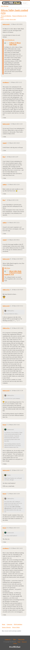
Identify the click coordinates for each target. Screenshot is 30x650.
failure (7, 19)
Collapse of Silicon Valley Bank (15, 43)
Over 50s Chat (4, 6)
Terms (19, 641)
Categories (9, 624)
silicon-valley (13, 19)
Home (3, 624)
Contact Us (8, 639)
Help (14, 639)
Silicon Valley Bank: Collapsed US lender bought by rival (13, 272)
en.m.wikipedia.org (9, 40)
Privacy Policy (16, 627)
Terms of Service (6, 627)
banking (2, 19)
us (5, 19)
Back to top (21, 639)
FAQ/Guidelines (18, 624)
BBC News (7, 268)
